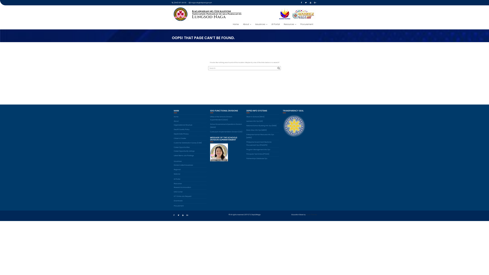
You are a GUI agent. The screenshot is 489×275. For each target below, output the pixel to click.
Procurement (306, 24)
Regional (177, 169)
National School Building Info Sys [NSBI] (261, 126)
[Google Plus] (315, 3)
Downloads (178, 201)
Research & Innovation (182, 187)
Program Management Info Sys (258, 149)
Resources (289, 24)
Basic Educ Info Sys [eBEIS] (256, 130)
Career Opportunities (182, 147)
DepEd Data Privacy (181, 134)
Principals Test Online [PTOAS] (257, 154)
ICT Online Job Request (182, 196)
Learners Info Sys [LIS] (254, 121)
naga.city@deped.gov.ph (201, 2)
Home (236, 24)
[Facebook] (301, 3)
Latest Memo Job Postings (184, 155)
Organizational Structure (183, 125)
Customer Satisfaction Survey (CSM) (188, 143)
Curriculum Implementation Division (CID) (226, 132)
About (246, 24)
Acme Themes (311, 215)
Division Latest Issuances (183, 165)
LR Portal (275, 24)
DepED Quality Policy (181, 129)
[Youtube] (310, 3)
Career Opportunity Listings (184, 151)
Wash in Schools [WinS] (255, 117)
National (177, 174)
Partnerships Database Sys (256, 158)
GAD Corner (178, 192)
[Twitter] (306, 3)
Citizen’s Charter (180, 138)
